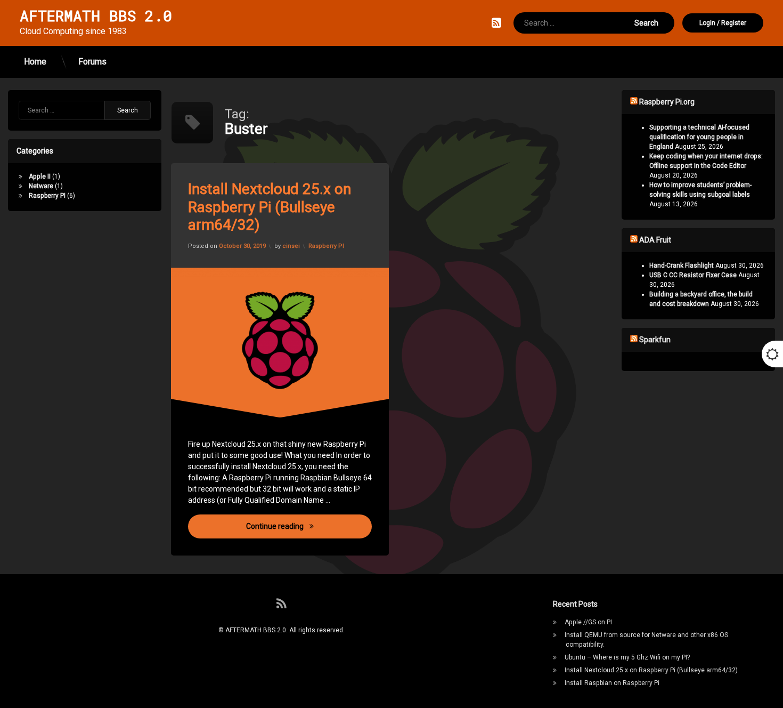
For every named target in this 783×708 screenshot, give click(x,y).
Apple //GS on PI (588, 622)
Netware (41, 186)
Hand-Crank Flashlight (681, 265)
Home (35, 62)
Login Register (722, 23)
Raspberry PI (326, 246)
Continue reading (309, 525)
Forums (92, 62)
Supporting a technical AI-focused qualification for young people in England (699, 137)
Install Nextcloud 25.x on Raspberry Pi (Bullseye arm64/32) (269, 207)
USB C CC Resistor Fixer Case (693, 275)
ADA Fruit (655, 240)
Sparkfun (655, 339)
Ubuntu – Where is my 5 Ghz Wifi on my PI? (627, 657)
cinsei (291, 246)
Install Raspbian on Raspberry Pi (612, 683)
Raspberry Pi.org (667, 102)
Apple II (40, 176)
